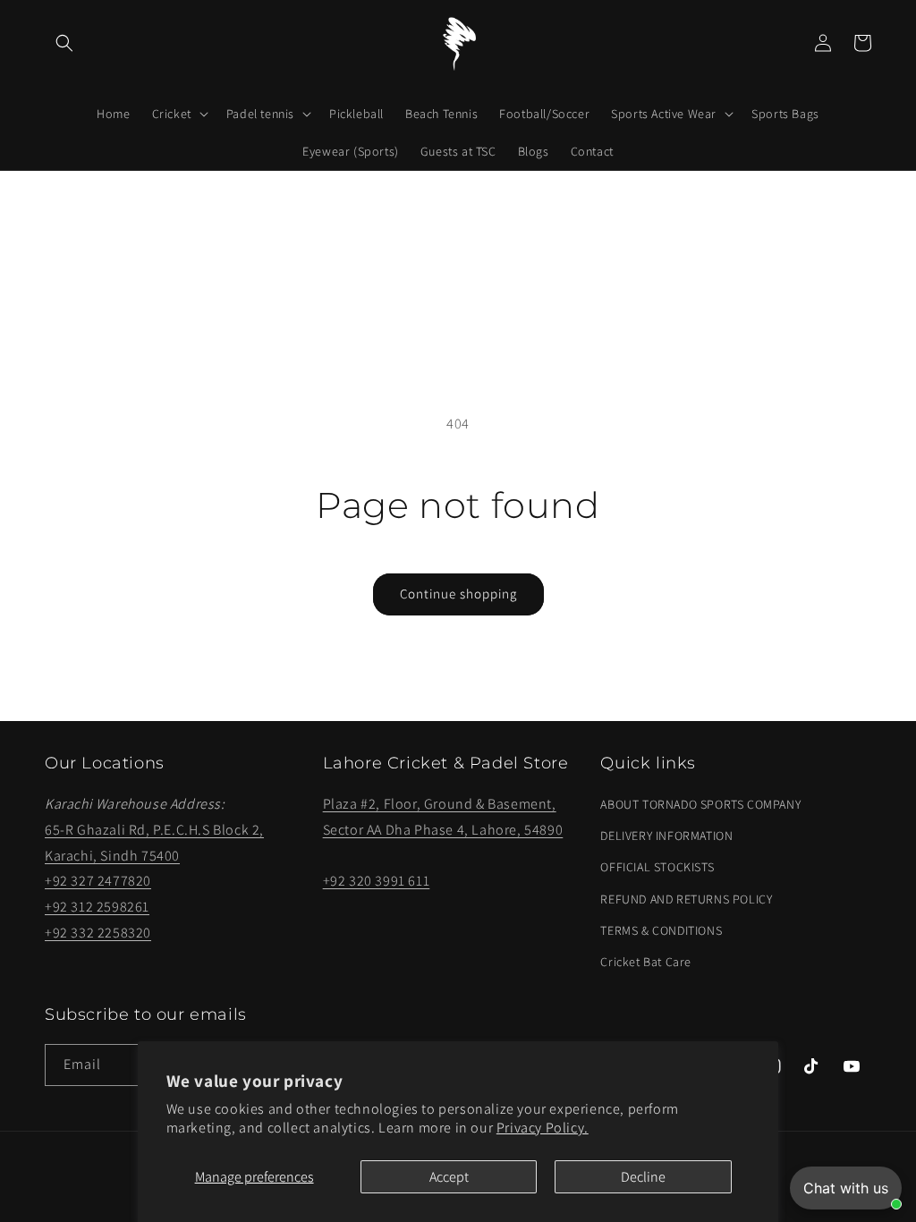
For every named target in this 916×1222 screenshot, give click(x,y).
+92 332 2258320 (98, 932)
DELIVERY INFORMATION (666, 835)
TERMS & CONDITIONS (661, 930)
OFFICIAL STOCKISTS (657, 867)
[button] (64, 43)
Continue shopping (458, 593)
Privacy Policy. (542, 1127)
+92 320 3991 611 (376, 880)
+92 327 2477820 (98, 880)
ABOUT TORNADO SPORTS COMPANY (700, 804)
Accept (449, 1176)
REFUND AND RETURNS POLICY (686, 899)
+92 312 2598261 (97, 906)
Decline (643, 1176)
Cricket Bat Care (645, 962)
